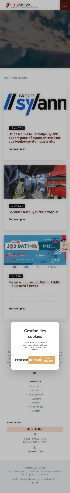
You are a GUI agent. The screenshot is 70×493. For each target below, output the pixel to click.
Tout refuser (35, 360)
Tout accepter (48, 360)
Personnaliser (22, 360)
